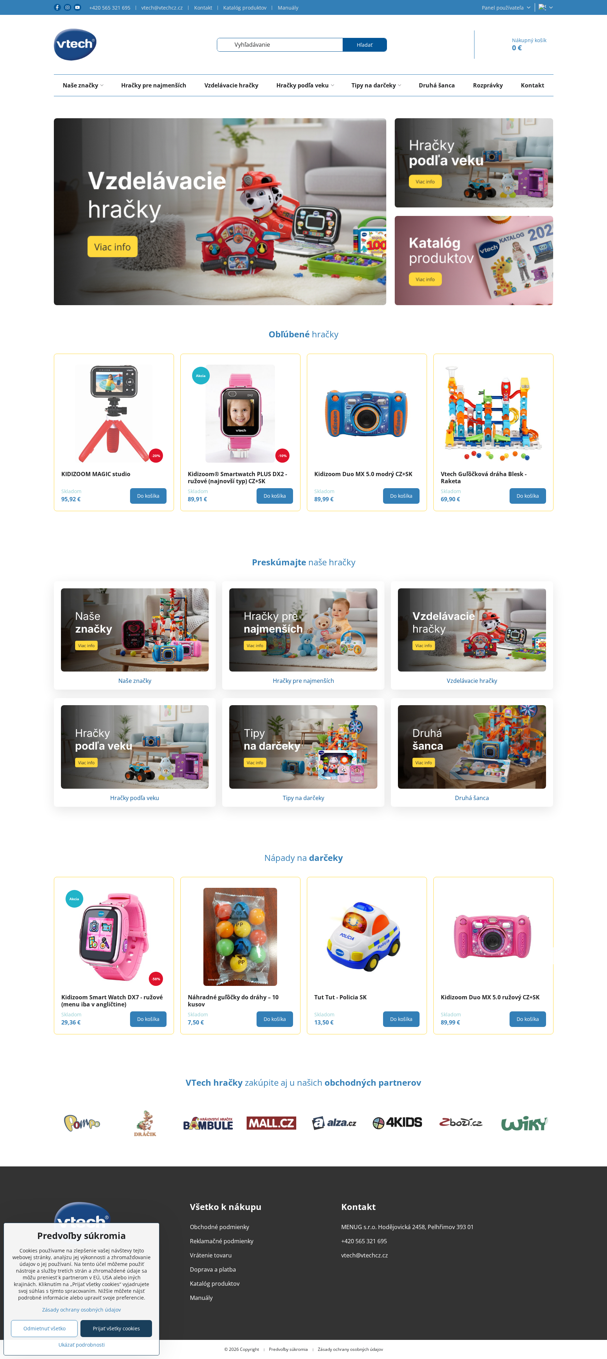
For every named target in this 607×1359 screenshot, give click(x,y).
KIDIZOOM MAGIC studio (95, 474)
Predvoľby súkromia (288, 1349)
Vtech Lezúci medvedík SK (350, 997)
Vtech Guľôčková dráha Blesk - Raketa (484, 477)
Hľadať (364, 44)
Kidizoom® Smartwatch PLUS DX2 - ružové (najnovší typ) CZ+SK (237, 477)
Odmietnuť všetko (44, 1328)
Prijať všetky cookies (116, 1328)
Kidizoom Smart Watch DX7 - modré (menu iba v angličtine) (238, 1000)
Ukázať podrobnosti (81, 1344)
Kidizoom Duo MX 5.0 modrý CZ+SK (363, 474)
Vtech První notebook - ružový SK (107, 997)
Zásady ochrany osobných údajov (350, 1349)
